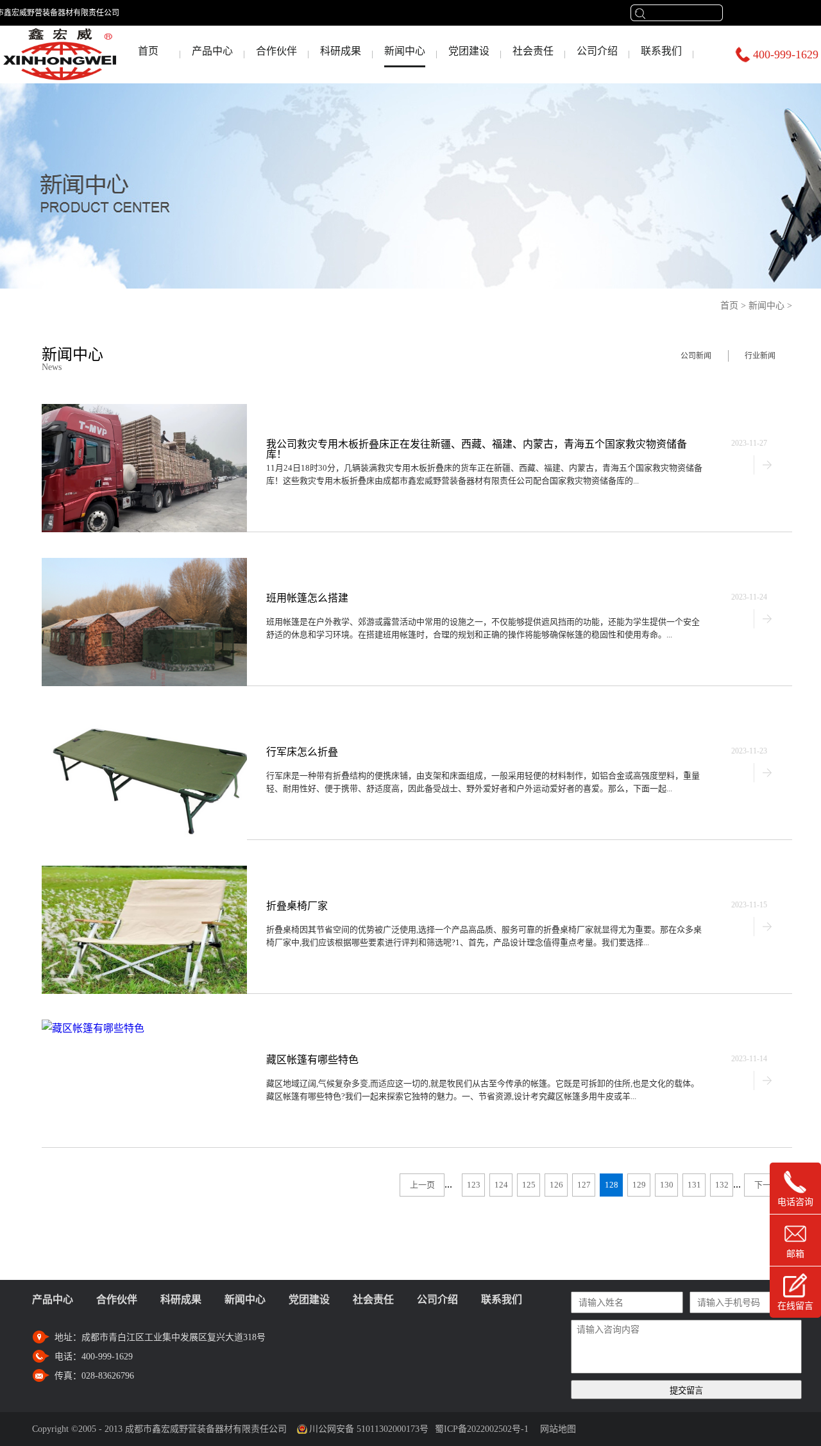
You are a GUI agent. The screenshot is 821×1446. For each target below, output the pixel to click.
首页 (148, 51)
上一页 (422, 1185)
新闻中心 (766, 305)
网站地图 (555, 1429)
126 (556, 1185)
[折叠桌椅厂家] (144, 871)
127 (584, 1185)
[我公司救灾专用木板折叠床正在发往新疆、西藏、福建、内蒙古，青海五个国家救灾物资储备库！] (144, 409)
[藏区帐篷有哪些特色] (93, 1025)
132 (722, 1185)
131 (694, 1185)
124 (501, 1185)
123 (473, 1185)
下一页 (766, 1185)
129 (639, 1185)
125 (529, 1185)
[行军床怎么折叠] (144, 717)
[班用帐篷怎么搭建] (144, 563)
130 (666, 1185)
